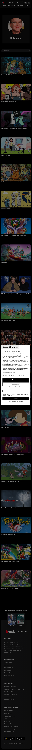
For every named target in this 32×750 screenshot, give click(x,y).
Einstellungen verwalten (15, 384)
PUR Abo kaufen (15, 398)
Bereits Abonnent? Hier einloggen (15, 401)
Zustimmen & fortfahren (15, 380)
